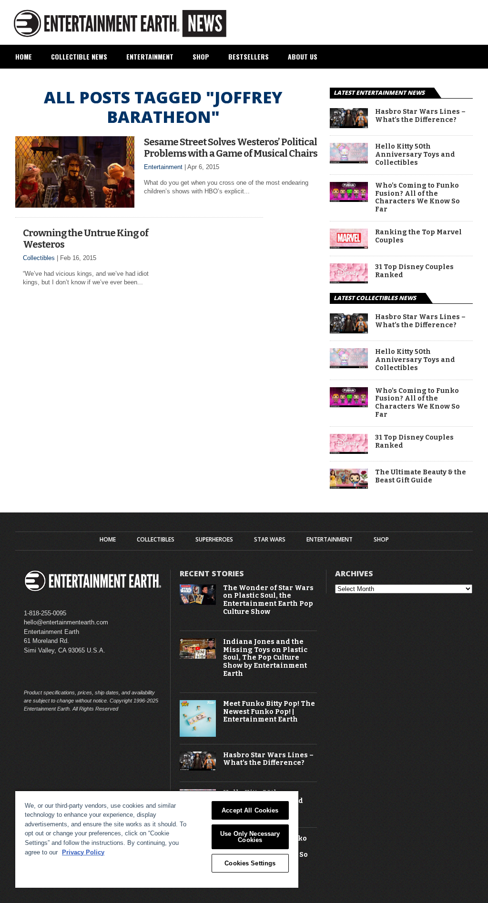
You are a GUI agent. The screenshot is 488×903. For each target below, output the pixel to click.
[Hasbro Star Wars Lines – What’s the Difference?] (349, 125)
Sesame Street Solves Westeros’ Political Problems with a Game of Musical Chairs (230, 147)
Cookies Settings (249, 863)
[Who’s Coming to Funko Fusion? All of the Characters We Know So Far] (349, 199)
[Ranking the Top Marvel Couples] (349, 246)
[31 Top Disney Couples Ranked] (349, 281)
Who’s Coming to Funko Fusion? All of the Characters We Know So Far (417, 197)
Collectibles (39, 257)
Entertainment (149, 56)
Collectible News (79, 56)
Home (23, 56)
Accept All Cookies (250, 810)
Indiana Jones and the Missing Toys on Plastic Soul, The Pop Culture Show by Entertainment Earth (265, 658)
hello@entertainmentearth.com (66, 622)
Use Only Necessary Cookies (250, 836)
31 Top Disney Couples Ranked (414, 271)
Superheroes (214, 539)
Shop (201, 56)
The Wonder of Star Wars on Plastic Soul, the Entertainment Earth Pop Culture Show (268, 600)
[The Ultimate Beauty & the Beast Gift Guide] (349, 486)
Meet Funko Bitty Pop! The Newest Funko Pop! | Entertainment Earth (269, 712)
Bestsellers (248, 56)
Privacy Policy (83, 852)
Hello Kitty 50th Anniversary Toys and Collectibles (415, 155)
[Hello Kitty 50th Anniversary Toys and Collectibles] (349, 161)
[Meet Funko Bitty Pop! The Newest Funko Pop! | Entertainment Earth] (198, 734)
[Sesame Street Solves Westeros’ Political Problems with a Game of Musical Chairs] (74, 205)
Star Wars (269, 539)
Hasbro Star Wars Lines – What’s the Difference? (420, 116)
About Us (302, 56)
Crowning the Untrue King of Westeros (85, 238)
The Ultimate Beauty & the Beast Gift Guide (420, 476)
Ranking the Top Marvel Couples (418, 236)
